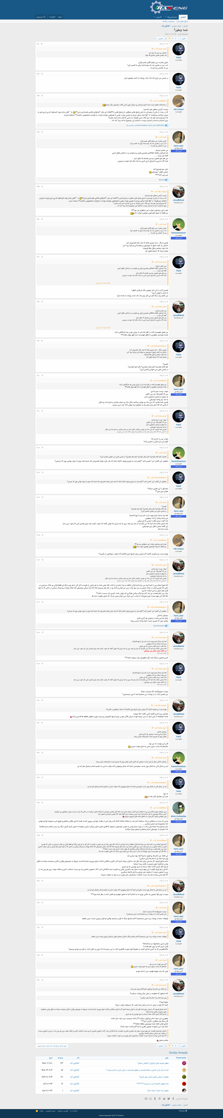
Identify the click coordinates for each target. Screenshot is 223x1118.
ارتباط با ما (73, 1111)
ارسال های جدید (182, 21)
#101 (38, 411)
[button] (165, 17)
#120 (38, 980)
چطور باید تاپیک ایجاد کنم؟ (158, 1090)
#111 (38, 723)
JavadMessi (178, 200)
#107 (38, 602)
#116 (38, 881)
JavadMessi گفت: (159, 101)
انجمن (183, 17)
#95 (38, 186)
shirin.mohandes (178, 816)
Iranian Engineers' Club (111, 1116)
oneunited (182, 34)
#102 (38, 447)
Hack (178, 57)
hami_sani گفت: (160, 49)
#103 (38, 472)
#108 (38, 632)
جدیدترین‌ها (172, 17)
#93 (38, 96)
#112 (38, 752)
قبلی (183, 38)
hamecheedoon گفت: (158, 346)
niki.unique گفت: (160, 191)
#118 (38, 927)
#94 (38, 132)
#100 (38, 375)
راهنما (42, 1111)
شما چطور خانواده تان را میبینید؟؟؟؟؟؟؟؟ (153, 1083)
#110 (38, 700)
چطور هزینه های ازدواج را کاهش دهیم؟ (153, 1063)
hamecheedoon (178, 233)
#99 (38, 341)
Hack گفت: (162, 137)
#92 (38, 74)
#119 (38, 955)
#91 (38, 44)
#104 (38, 497)
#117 (38, 902)
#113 (38, 777)
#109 (38, 663)
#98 (38, 301)
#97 (38, 257)
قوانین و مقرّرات (62, 1111)
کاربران (159, 17)
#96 (38, 219)
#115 (38, 835)
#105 (38, 535)
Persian (182, 1111)
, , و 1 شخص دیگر (145, 125)
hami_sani (178, 146)
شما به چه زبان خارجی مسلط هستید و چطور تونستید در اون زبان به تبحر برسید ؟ (137, 1070)
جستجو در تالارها (168, 21)
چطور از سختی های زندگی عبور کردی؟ (154, 1077)
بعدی (161, 38)
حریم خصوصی (50, 1111)
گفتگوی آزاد (74, 1063)
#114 (38, 802)
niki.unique (179, 109)
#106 (38, 560)
